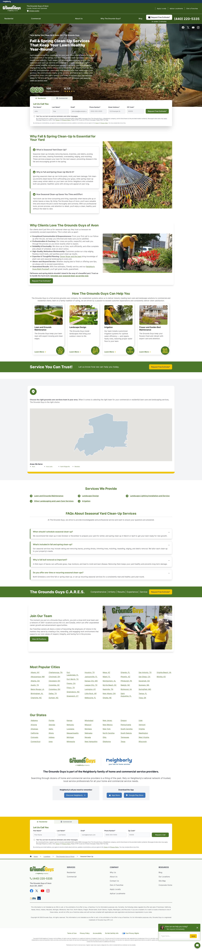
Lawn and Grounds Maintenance (48, 496)
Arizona (34, 725)
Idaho (51, 729)
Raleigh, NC (125, 685)
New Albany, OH (109, 693)
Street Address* (114, 107)
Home (36, 856)
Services (71, 867)
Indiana (51, 737)
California (34, 733)
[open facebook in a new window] (183, 28)
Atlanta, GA (35, 681)
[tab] (40, 98)
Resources (164, 867)
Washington (143, 733)
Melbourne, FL (90, 698)
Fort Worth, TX (72, 679)
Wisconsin (143, 741)
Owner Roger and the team (70, 256)
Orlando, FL (125, 672)
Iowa (50, 741)
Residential (8, 18)
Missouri (88, 725)
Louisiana (70, 729)
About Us (79, 18)
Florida (51, 720)
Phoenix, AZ (125, 677)
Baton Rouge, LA (37, 689)
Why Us (113, 872)
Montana (88, 729)
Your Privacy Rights (132, 933)
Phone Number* (94, 107)
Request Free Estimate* (160, 17)
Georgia (52, 725)
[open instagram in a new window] (198, 28)
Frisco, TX (71, 688)
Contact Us (114, 881)
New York (106, 729)
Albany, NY (35, 672)
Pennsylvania (126, 725)
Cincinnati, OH (54, 677)
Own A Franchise (116, 885)
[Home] (31, 856)
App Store (116, 795)
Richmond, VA (126, 689)
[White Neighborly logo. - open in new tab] (7, 1)
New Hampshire (91, 741)
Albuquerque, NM (38, 677)
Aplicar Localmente (176, 8)
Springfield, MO (145, 689)
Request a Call (160, 835)
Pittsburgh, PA (126, 681)
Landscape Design (77, 327)
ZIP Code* (130, 107)
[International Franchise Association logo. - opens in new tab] (33, 898)
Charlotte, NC (36, 698)
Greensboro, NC (73, 692)
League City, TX (91, 685)
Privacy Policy (66, 120)
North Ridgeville (65, 466)
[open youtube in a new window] (193, 28)
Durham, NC (53, 698)
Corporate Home (165, 885)
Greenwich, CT (72, 696)
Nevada (88, 737)
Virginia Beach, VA (164, 672)
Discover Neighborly (74, 795)
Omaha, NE (107, 698)
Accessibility (97, 933)
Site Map (162, 881)
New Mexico (108, 725)
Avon (33, 466)
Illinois (51, 733)
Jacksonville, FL (91, 677)
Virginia (142, 729)
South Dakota (126, 733)
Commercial (36, 18)
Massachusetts (72, 733)
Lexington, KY (90, 689)
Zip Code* (131, 831)
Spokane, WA (144, 685)
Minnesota (71, 741)
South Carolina (126, 729)
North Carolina (108, 733)
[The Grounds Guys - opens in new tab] (83, 762)
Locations (47, 856)
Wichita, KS (161, 677)
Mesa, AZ (106, 672)
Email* (73, 107)
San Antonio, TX (145, 672)
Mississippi (89, 720)
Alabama (34, 720)
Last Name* (56, 107)
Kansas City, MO (91, 681)
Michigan (70, 737)
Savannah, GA (144, 681)
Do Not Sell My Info (111, 933)
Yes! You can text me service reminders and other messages (57, 840)
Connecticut (35, 741)
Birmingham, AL (37, 693)
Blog (140, 18)
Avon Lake (49, 466)
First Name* (37, 107)
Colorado (34, 737)
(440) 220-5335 (186, 19)
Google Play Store (136, 795)
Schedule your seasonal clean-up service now (69, 276)
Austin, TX (35, 685)
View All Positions (39, 639)
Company (114, 867)
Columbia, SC (54, 685)
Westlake (77, 466)
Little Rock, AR (90, 693)
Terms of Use (71, 933)
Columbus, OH (54, 689)
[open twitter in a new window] (188, 28)
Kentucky (70, 725)
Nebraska (88, 733)
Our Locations (164, 877)
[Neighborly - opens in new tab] (119, 762)
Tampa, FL (143, 693)
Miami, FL (106, 677)
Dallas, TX (53, 693)
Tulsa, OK (142, 698)
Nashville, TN (108, 689)
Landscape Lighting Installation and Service (150, 496)
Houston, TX (89, 672)
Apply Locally (161, 8)
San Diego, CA (144, 677)
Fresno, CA (71, 683)
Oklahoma (107, 741)
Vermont (142, 725)
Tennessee (125, 737)
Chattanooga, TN (55, 672)
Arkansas (34, 729)
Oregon (124, 720)
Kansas (69, 720)
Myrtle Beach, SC (109, 685)
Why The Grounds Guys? (111, 18)
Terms (57, 120)
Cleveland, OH (54, 681)
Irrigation (108, 327)
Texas (123, 741)
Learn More (40, 352)
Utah (140, 720)
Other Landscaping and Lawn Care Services (54, 501)
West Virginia (144, 737)
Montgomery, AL (109, 681)
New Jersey (107, 720)
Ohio (104, 737)
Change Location (34, 11)
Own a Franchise (192, 8)
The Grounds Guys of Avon (69, 60)
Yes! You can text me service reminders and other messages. (57, 116)
